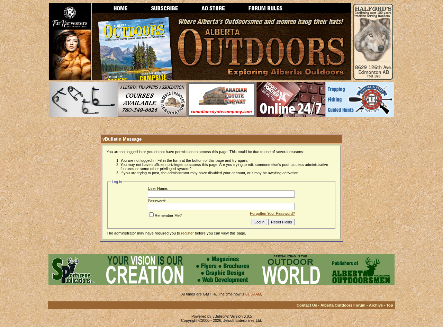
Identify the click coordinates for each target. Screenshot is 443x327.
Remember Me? (168, 215)
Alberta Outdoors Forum (342, 305)
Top (389, 305)
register (187, 233)
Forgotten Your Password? (272, 213)
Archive (376, 305)
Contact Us (307, 305)
